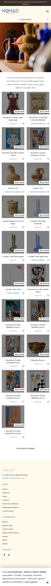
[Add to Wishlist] (23, 124)
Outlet (4, 544)
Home (4, 489)
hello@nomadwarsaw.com (13, 478)
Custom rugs (7, 529)
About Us (6, 493)
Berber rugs (7, 525)
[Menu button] (47, 11)
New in (5, 522)
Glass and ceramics (10, 533)
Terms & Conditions (10, 504)
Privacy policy (8, 511)
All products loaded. (25, 448)
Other (4, 540)
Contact (5, 500)
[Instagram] (9, 555)
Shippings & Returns (10, 507)
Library (5, 536)
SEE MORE (13, 124)
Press (4, 496)
